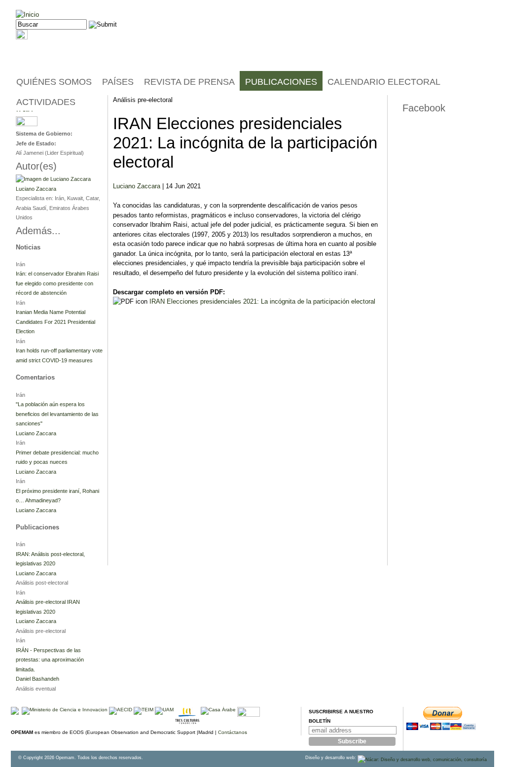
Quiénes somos (54, 82)
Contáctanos (232, 732)
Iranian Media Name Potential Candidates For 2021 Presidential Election (55, 321)
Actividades (45, 102)
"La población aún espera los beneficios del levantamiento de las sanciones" (57, 413)
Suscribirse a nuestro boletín (341, 716)
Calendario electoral (383, 82)
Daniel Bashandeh (37, 679)
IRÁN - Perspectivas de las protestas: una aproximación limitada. (50, 659)
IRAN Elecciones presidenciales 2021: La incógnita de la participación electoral (262, 301)
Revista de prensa (189, 82)
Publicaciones (281, 82)
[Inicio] (27, 14)
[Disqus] (247, 439)
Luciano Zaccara (136, 186)
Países (118, 82)
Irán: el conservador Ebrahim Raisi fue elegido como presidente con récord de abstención (57, 283)
